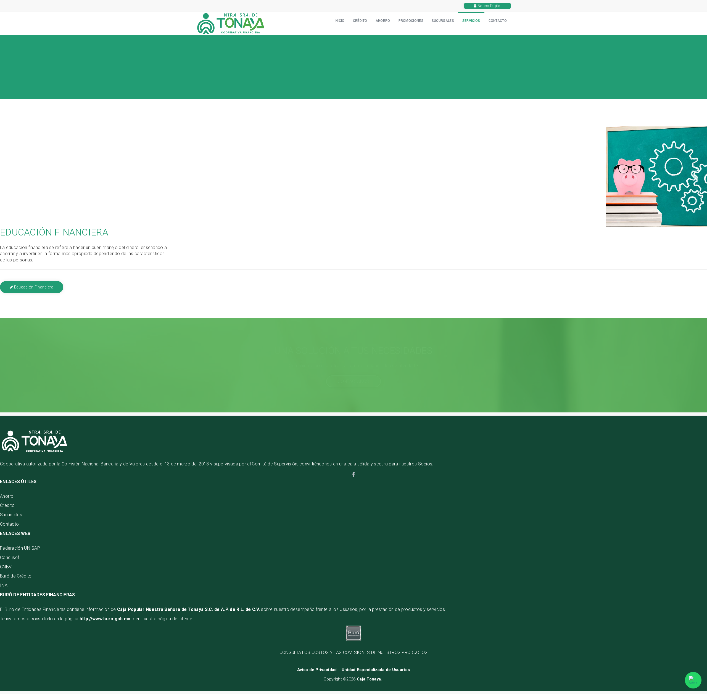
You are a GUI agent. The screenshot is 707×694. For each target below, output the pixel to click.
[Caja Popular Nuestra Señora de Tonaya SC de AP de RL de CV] (230, 23)
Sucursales (11, 514)
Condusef (9, 557)
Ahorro (383, 21)
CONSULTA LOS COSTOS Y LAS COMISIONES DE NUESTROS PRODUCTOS (353, 652)
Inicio (340, 21)
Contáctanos (353, 381)
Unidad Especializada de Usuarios (376, 669)
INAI (4, 585)
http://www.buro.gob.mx (105, 618)
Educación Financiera (33, 287)
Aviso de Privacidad (317, 669)
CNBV (6, 566)
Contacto (498, 21)
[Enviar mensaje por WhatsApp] (693, 680)
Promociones (411, 21)
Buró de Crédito (16, 576)
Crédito (360, 21)
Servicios (471, 21)
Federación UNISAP (20, 548)
